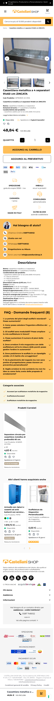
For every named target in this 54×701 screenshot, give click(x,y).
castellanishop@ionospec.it (35, 680)
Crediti (46, 685)
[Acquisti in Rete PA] (26, 584)
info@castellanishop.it (34, 304)
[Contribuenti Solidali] (18, 651)
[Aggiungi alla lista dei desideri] (4, 124)
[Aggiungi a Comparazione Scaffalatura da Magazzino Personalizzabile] (30, 534)
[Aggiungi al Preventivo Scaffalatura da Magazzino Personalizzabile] (34, 534)
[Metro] (44, 584)
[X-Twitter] (18, 578)
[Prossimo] (47, 59)
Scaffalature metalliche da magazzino (22, 400)
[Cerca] (48, 21)
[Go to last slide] (4, 3)
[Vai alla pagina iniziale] (26, 11)
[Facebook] (5, 578)
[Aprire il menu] (6, 11)
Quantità (8, 140)
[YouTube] (11, 578)
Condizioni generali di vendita (17, 685)
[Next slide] (50, 3)
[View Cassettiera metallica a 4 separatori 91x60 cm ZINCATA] (13, 83)
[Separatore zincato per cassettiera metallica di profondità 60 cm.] (14, 422)
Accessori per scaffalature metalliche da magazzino (27, 391)
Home (5, 28)
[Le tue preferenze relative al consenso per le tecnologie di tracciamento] (48, 696)
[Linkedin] (24, 578)
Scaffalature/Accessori (16, 396)
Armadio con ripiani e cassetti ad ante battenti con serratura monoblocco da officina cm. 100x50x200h (14, 509)
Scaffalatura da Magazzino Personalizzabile (36, 512)
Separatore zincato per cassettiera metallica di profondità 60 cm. (14, 437)
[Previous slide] (24, 548)
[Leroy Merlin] (39, 584)
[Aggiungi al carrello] (41, 693)
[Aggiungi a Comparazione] (8, 124)
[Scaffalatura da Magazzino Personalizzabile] (39, 494)
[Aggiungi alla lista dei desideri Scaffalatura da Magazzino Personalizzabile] (38, 534)
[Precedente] (7, 59)
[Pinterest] (31, 578)
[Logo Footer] (27, 562)
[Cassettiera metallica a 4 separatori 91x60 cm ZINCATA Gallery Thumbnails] (27, 83)
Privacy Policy (36, 685)
